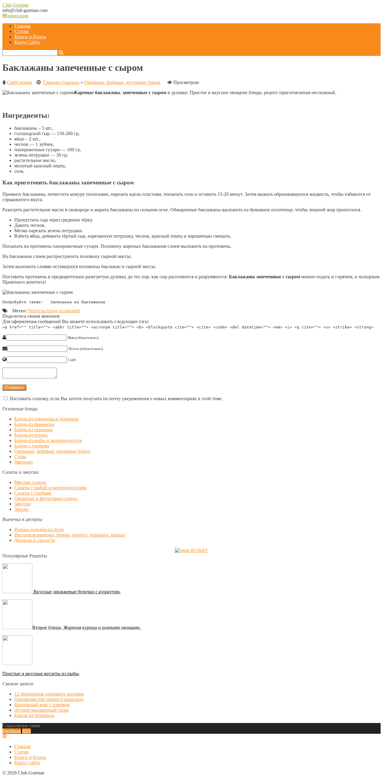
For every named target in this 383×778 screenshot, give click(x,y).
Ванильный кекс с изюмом (41, 704)
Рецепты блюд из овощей (54, 310)
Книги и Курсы (30, 36)
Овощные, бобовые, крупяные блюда (122, 82)
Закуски (22, 503)
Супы (20, 456)
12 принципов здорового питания (49, 693)
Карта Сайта (27, 42)
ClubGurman (19, 82)
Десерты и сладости (34, 540)
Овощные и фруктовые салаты (45, 498)
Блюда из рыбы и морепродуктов (48, 440)
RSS (26, 730)
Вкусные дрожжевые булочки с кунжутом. (76, 591)
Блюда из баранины (34, 424)
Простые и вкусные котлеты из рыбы (40, 673)
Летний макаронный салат (41, 710)
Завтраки (23, 461)
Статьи (21, 31)
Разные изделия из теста (39, 529)
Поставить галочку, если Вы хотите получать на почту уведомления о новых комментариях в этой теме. (116, 398)
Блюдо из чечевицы (34, 715)
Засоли (21, 509)
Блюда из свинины (33, 429)
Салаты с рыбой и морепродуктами (50, 487)
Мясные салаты (30, 482)
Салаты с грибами (32, 493)
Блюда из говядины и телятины (46, 418)
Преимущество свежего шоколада (48, 699)
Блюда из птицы (31, 435)
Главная (22, 25)
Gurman (15, 4)
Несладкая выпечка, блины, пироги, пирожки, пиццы (69, 534)
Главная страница (61, 82)
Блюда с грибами (31, 445)
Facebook (11, 730)
